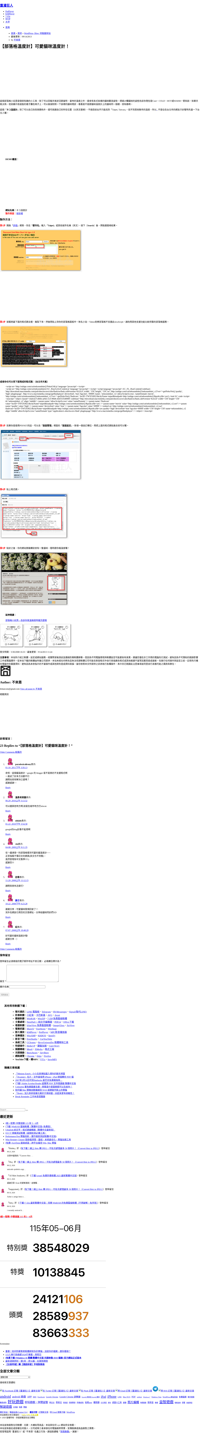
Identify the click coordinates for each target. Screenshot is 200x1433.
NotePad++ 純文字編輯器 (39, 1022)
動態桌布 (3, 1403)
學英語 (65, 1402)
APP (29, 1396)
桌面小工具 (117, 1402)
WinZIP (41, 1018)
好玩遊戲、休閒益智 (36, 1402)
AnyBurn (44, 1052)
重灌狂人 (6, 5)
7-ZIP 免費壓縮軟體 (57, 1018)
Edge (39, 1056)
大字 (7, 22)
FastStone (41, 1029)
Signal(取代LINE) (78, 1011)
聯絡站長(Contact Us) (18, 1412)
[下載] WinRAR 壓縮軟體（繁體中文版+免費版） (28, 1126)
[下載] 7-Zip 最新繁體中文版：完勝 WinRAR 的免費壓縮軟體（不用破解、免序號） (58, 1203)
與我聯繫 (64, 1431)
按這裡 (19, 213)
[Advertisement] (81, 71)
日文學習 (104, 1402)
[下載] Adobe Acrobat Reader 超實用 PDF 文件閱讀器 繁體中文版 (45, 1083)
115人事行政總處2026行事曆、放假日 (23, 1354)
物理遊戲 (143, 1402)
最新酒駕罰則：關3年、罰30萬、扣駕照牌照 (26, 1361)
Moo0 (30, 1049)
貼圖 (20, 1407)
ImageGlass (58, 1025)
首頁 (7, 27)
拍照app (88, 1402)
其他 (20, 33)
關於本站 (4, 1412)
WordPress (71, 1412)
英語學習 (189, 1402)
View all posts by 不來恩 (31, 689)
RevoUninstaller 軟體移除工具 (53, 1042)
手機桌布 (80, 1403)
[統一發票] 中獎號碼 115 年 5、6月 (21, 1123)
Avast (57, 1015)
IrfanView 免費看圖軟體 (39, 1025)
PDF (134, 1397)
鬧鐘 (25, 1407)
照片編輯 (133, 1402)
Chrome (30, 1056)
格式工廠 (49, 1049)
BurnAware (32, 1052)
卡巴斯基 (40, 1015)
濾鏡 (124, 1403)
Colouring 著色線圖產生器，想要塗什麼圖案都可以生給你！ (43, 1087)
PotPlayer (9, 11)
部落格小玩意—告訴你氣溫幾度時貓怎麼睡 (26, 620)
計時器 (15, 1407)
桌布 (109, 1402)
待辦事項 (72, 1403)
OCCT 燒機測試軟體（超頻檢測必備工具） (26, 1133)
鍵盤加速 (42, 1046)
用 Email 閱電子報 (57, 1412)
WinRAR (31, 1018)
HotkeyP (31, 1046)
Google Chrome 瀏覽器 (69, 1397)
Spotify (51, 1035)
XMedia (39, 1049)
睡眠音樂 (178, 1402)
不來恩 (17, 40)
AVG (50, 1015)
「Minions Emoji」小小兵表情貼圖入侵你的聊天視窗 (40, 1074)
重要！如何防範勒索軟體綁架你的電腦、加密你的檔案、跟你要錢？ (38, 1351)
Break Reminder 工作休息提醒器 (30, 1096)
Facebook (41, 1397)
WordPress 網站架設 (170, 1397)
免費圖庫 (183, 1397)
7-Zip (7, 16)
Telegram (46, 1011)
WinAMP (31, 1035)
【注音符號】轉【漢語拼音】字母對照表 (25, 1364)
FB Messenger (60, 1011)
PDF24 (57, 1022)
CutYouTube (46, 1039)
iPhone (111, 1396)
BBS (34, 1397)
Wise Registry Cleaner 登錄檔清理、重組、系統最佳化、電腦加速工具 (38, 1139)
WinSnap (52, 1029)
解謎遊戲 (6, 1406)
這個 (15, 225)
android (5, 1396)
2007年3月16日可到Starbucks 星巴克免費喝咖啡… (38, 1080)
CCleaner (31, 1042)
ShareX (30, 1029)
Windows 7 (146, 1397)
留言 (3, 981)
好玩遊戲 (16, 1402)
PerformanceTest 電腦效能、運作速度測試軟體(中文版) (31, 1136)
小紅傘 (30, 1015)
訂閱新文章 (43, 1412)
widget (139, 1397)
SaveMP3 (52, 1059)
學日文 (52, 1403)
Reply (8, 787)
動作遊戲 (191, 1397)
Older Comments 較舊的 (11, 752)
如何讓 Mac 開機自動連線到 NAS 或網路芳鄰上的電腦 (41, 1090)
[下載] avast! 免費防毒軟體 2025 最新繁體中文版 (53, 1175)
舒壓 (183, 1403)
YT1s (42, 1059)
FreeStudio (32, 1039)
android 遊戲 (19, 1396)
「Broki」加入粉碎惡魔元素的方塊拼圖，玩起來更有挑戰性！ (45, 1093)
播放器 (96, 1402)
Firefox (47, 1056)
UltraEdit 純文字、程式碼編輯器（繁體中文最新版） (30, 1130)
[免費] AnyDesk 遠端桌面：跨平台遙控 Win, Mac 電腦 (30, 1143)
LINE (120, 1397)
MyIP (7, 19)
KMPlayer (9, 14)
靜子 (17, 900)
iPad (103, 1396)
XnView (71, 1025)
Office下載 (68, 1022)
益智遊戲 (166, 1402)
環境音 (150, 1402)
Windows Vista (156, 1397)
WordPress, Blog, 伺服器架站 (37, 33)
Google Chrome (52, 1397)
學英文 (59, 1402)
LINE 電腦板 (33, 1011)
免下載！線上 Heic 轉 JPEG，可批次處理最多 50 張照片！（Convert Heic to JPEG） (60, 1148)
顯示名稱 (4, 987)
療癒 (156, 1403)
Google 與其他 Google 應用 (91, 1397)
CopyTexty (54, 1046)
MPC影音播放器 (58, 1032)
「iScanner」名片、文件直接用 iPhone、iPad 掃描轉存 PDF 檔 (44, 1077)
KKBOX (42, 1035)
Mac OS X (126, 1397)
